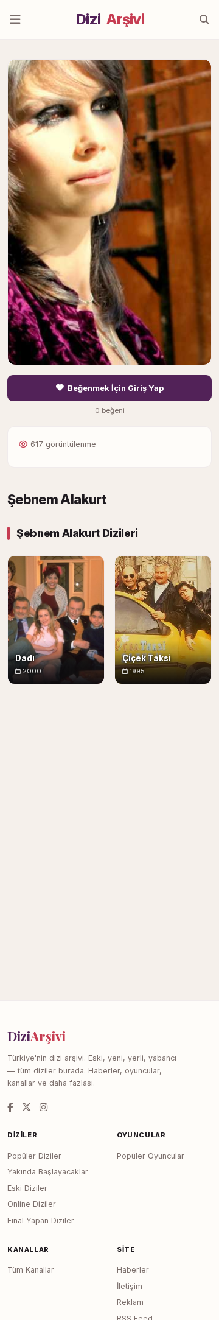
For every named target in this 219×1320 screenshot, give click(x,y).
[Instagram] (43, 1107)
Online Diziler (31, 1204)
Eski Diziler (27, 1188)
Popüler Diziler (34, 1155)
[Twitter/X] (26, 1107)
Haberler (133, 1269)
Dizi (110, 19)
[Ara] (204, 19)
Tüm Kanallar (30, 1269)
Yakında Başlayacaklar (47, 1171)
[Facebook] (10, 1107)
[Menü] (15, 19)
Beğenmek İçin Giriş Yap (116, 388)
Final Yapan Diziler (40, 1220)
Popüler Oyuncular (150, 1155)
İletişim (129, 1286)
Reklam (130, 1302)
